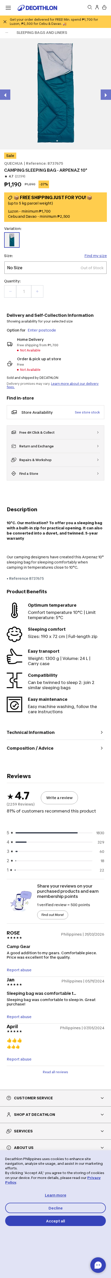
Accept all (55, 1221)
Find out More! (53, 915)
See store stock (87, 412)
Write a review (59, 797)
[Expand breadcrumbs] (6, 32)
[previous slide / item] (5, 94)
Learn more (55, 1195)
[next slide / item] (106, 94)
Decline (56, 1208)
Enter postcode (42, 330)
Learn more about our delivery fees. (53, 385)
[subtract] (10, 291)
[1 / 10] (55, 93)
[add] (37, 291)
